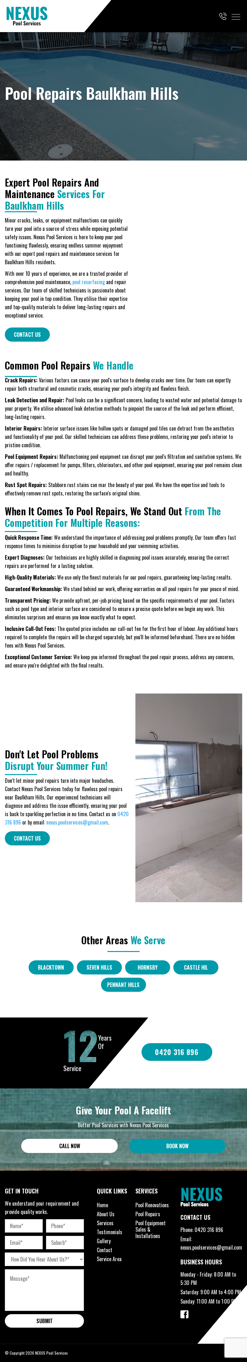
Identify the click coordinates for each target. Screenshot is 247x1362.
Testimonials (109, 1232)
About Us (105, 1214)
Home (102, 1205)
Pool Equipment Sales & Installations (150, 1229)
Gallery (104, 1241)
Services (105, 1223)
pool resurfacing (88, 282)
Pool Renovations (152, 1205)
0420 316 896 (209, 1230)
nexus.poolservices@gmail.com (77, 822)
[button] (236, 17)
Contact (104, 1250)
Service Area (109, 1259)
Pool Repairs (147, 1214)
